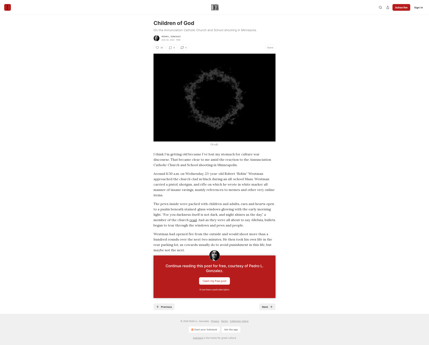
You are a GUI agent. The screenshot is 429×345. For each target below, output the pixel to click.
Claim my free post (214, 281)
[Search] (380, 7)
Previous (166, 306)
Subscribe (401, 7)
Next (265, 306)
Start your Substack (205, 329)
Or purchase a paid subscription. (214, 289)
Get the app (231, 329)
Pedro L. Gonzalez (171, 36)
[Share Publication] (387, 7)
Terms (224, 321)
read (193, 220)
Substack (198, 337)
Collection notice (239, 321)
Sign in (418, 7)
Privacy (215, 321)
